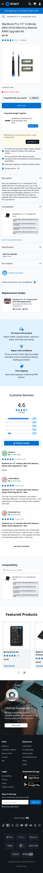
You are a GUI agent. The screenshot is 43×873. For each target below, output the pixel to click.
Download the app (30, 771)
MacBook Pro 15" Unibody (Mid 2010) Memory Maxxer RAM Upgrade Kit (21, 17)
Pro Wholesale (27, 750)
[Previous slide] (19, 673)
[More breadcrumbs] (3, 16)
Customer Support (9, 750)
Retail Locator (27, 753)
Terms (4, 783)
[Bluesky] (30, 825)
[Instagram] (17, 825)
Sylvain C (11, 452)
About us (5, 746)
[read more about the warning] (35, 282)
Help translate (19, 818)
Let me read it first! (11, 806)
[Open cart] (34, 4)
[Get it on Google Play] (31, 784)
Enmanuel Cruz (14, 512)
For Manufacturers (29, 757)
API (3, 761)
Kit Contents (7, 263)
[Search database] (30, 4)
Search (35, 98)
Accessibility (6, 776)
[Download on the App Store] (31, 777)
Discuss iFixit (7, 753)
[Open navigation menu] (2, 4)
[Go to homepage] (13, 4)
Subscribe (35, 802)
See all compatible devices (12, 240)
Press (24, 761)
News (24, 764)
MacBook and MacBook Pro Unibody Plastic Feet (21, 119)
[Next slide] (24, 673)
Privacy (4, 779)
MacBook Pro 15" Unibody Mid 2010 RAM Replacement (24, 300)
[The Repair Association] (39, 825)
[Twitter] (12, 825)
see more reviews (21, 546)
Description (7, 178)
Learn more (16, 725)
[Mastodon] (26, 825)
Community (26, 746)
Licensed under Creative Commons (21, 862)
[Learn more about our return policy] (18, 168)
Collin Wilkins (13, 478)
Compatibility (7, 207)
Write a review (22, 443)
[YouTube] (21, 825)
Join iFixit (32, 142)
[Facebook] (8, 825)
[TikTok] (3, 825)
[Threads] (35, 825)
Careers (5, 757)
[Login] (40, 4)
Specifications (8, 247)
